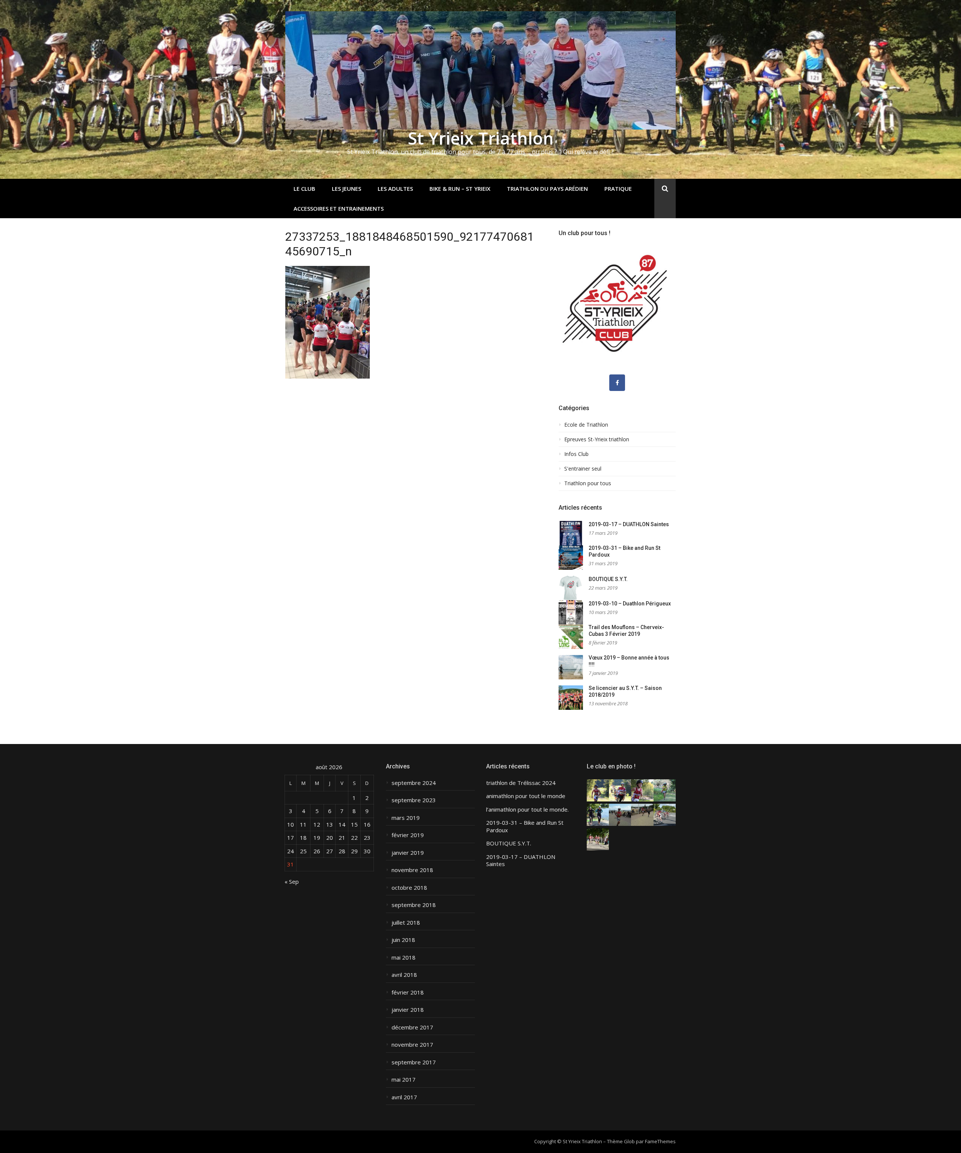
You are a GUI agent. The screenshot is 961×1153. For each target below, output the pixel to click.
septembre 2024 (414, 782)
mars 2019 (406, 817)
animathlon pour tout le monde (525, 796)
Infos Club (576, 454)
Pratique (618, 188)
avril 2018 (404, 974)
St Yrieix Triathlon (481, 138)
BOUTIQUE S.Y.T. (608, 579)
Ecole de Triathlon (586, 424)
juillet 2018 (406, 922)
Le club (304, 188)
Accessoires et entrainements (339, 208)
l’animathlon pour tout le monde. (527, 809)
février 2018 (408, 992)
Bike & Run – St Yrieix (459, 188)
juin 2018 (403, 939)
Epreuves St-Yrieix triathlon (596, 439)
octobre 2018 (409, 887)
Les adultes (395, 188)
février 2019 (408, 835)
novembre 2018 (412, 870)
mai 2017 (404, 1079)
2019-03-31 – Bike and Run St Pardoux (524, 826)
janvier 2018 (408, 1009)
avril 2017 (404, 1097)
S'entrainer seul (582, 468)
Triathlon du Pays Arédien (547, 188)
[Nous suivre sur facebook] (617, 382)
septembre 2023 (414, 800)
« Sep (292, 881)
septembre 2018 (414, 905)
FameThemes (660, 1141)
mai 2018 (404, 957)
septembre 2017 (414, 1062)
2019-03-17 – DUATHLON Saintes (629, 524)
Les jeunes (346, 188)
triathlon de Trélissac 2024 (521, 782)
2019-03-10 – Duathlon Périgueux (630, 604)
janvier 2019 (408, 852)
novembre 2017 (412, 1044)
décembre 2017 (412, 1027)
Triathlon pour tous (587, 483)
